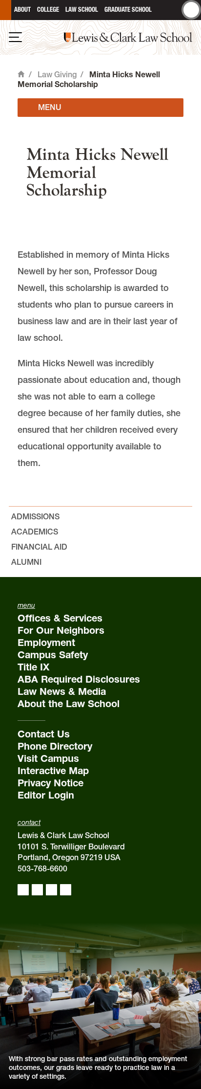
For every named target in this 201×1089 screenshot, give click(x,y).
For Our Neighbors (61, 630)
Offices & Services (60, 618)
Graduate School (128, 9)
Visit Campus (48, 758)
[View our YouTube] (65, 889)
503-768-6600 (42, 868)
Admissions (35, 516)
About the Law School (69, 704)
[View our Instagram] (37, 889)
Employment (46, 642)
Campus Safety (53, 655)
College (48, 9)
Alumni (26, 562)
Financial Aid (39, 547)
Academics (34, 531)
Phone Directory (55, 746)
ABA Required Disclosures (79, 679)
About (22, 9)
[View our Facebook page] (23, 889)
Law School (81, 9)
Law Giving (57, 74)
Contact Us (44, 734)
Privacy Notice (50, 783)
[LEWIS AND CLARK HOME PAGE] (5, 10)
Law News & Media (62, 691)
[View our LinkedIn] (51, 889)
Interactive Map (53, 771)
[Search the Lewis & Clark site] (191, 10)
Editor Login (46, 795)
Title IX (33, 667)
